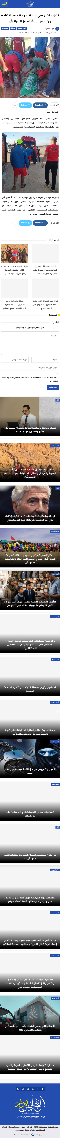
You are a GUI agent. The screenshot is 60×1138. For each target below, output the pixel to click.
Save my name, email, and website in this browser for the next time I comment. (30, 379)
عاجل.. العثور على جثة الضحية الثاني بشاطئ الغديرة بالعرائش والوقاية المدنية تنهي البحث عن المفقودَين (30, 473)
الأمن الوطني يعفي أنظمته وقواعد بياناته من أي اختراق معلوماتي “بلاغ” (30, 1028)
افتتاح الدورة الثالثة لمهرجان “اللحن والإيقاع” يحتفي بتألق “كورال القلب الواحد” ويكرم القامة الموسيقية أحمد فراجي (30, 983)
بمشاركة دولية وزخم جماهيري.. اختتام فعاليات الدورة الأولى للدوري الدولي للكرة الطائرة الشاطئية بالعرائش (30, 559)
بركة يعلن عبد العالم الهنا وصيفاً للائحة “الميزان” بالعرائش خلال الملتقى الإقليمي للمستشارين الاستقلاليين (30, 644)
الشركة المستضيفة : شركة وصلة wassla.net (23, 1129)
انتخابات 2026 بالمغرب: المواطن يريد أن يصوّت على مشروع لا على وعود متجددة (30, 430)
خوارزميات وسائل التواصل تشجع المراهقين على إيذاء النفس (30, 814)
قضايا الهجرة (55, 1037)
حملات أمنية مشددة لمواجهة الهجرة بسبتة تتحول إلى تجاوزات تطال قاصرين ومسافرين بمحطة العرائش (30, 942)
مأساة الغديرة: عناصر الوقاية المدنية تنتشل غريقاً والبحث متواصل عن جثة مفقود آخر (30, 732)
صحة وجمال (55, 784)
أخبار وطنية (55, 574)
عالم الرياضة (55, 531)
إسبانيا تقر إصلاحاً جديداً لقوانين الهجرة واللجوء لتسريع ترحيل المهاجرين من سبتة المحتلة (30, 1067)
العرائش (13, 28)
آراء (58, 400)
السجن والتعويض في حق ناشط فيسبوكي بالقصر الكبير (30, 771)
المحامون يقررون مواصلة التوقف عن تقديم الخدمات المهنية (30, 689)
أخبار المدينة (22, 28)
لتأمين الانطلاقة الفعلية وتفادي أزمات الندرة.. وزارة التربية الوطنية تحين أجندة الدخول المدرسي (30, 603)
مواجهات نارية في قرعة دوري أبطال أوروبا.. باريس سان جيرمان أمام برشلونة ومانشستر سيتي (30, 899)
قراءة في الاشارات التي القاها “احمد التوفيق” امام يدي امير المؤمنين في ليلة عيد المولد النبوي (30, 518)
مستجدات (5, 28)
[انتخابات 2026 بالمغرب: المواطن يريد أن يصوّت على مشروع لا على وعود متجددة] (45, 253)
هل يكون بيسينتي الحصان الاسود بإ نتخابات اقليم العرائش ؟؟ (30, 857)
